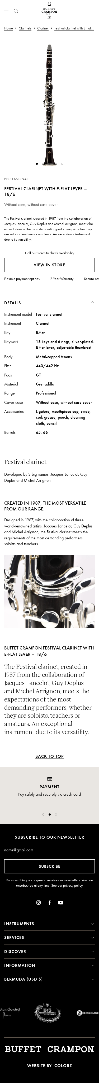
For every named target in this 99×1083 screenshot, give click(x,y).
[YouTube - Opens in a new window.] (61, 903)
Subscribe (49, 866)
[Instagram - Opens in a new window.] (39, 903)
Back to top (49, 756)
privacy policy (72, 885)
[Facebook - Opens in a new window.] (50, 903)
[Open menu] (6, 11)
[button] (43, 814)
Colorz (63, 1065)
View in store (49, 264)
